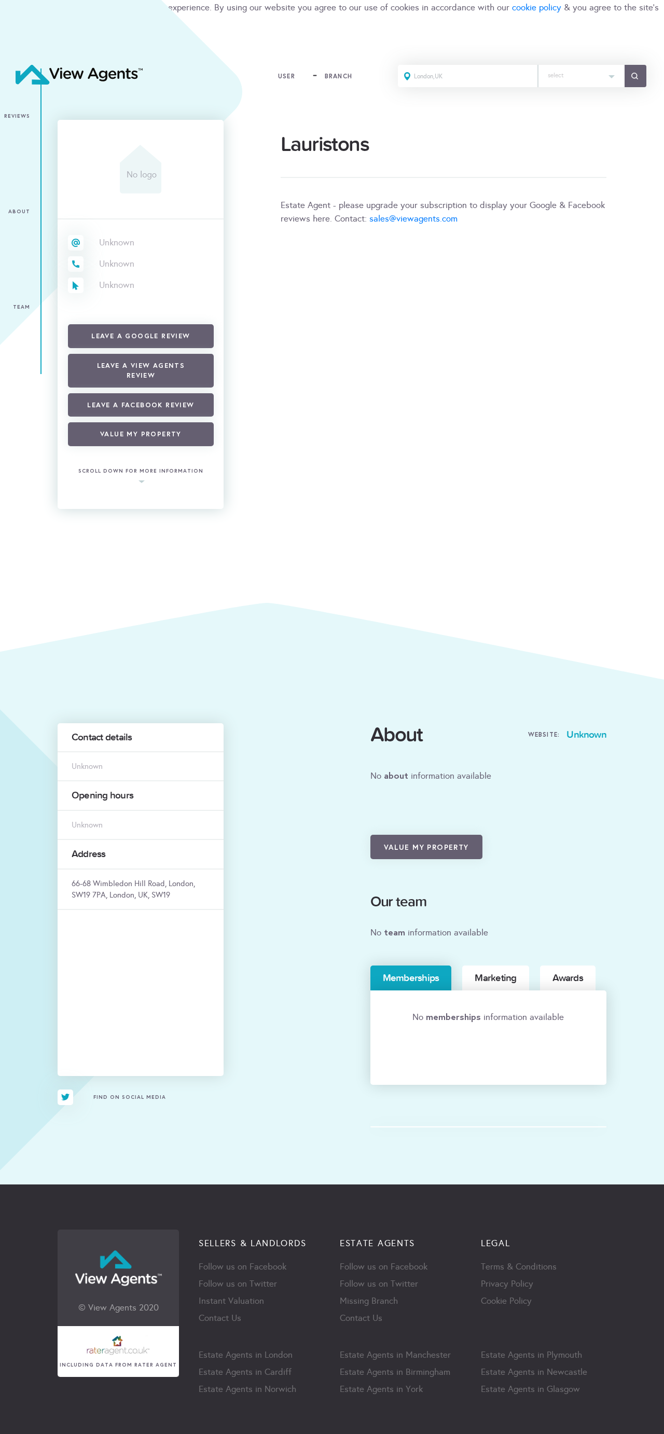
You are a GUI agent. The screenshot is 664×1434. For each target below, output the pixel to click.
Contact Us (220, 1318)
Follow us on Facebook (242, 1266)
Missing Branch (369, 1300)
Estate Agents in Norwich (247, 1389)
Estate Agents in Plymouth (531, 1354)
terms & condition (34, 21)
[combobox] (581, 76)
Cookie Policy (506, 1300)
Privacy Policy (507, 1283)
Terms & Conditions (519, 1266)
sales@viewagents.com (413, 218)
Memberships (411, 978)
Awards (567, 978)
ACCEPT (19, 43)
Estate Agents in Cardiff (245, 1372)
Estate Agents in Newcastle (534, 1372)
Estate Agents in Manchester (395, 1354)
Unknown (116, 242)
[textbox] (581, 73)
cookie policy (536, 7)
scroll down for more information (140, 470)
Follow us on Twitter (238, 1283)
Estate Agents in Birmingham (395, 1372)
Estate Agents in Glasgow (530, 1389)
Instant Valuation (231, 1300)
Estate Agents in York (381, 1389)
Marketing (495, 978)
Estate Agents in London (246, 1354)
